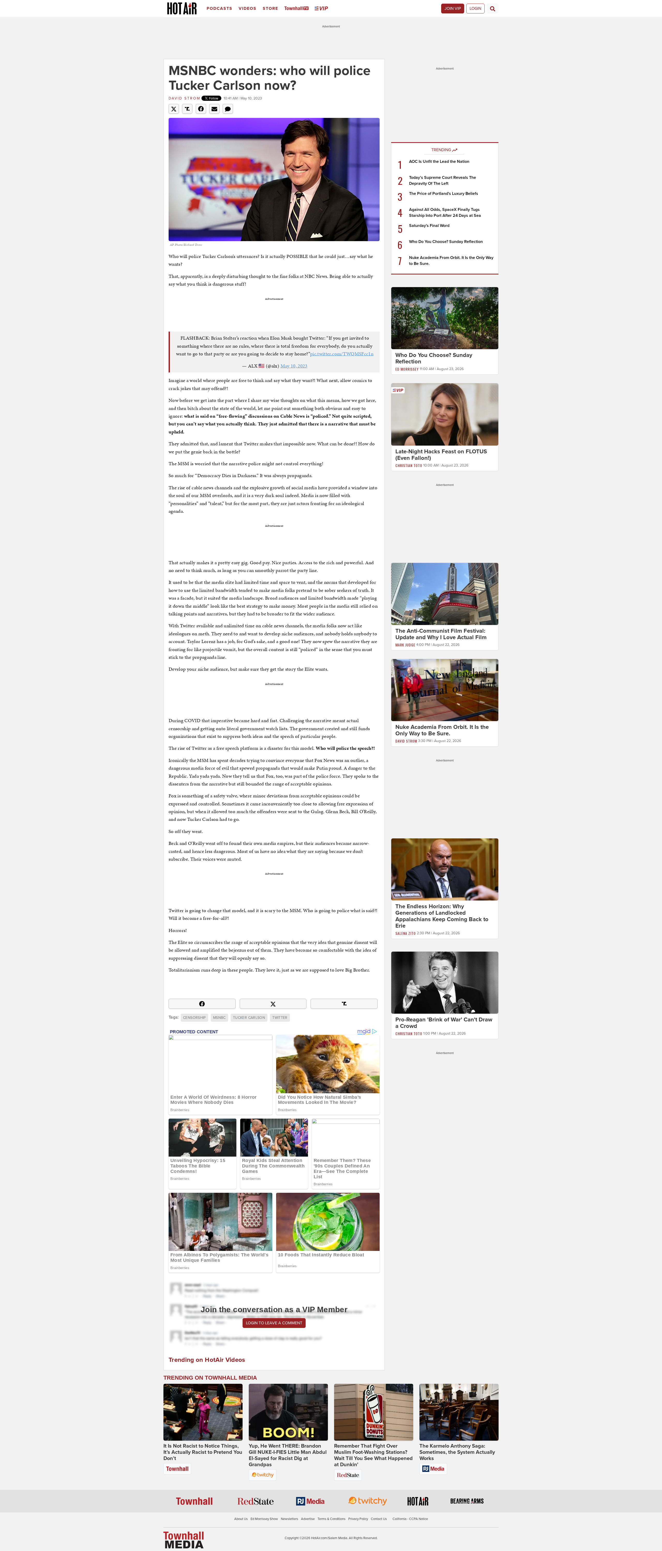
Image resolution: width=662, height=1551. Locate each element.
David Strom (184, 98)
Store (270, 8)
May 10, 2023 (294, 365)
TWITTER (279, 1017)
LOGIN (475, 8)
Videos (248, 8)
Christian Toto (408, 465)
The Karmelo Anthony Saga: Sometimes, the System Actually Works (457, 1452)
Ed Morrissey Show (264, 1519)
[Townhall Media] (183, 1540)
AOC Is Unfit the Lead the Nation (439, 161)
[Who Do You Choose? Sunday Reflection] (444, 317)
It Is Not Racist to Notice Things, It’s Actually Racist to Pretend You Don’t (202, 1452)
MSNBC (219, 1017)
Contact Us (379, 1519)
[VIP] (322, 9)
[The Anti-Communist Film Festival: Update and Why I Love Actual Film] (444, 593)
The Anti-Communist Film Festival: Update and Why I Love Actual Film (441, 634)
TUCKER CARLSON (249, 1017)
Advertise (308, 1519)
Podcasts (219, 8)
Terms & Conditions (331, 1519)
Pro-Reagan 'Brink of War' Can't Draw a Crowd (443, 1022)
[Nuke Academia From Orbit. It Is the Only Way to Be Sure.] (444, 689)
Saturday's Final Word (429, 225)
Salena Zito (405, 933)
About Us (241, 1519)
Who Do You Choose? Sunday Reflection (446, 241)
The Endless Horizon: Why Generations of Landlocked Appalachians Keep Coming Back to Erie (441, 916)
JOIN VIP (453, 8)
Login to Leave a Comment (274, 1323)
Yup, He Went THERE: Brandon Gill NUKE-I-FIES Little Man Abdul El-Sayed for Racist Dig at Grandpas (288, 1455)
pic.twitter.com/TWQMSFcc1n (341, 353)
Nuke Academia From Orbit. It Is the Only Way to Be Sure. (442, 730)
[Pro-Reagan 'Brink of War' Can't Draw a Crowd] (444, 982)
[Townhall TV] (297, 9)
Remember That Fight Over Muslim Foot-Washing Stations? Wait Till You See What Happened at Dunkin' (373, 1455)
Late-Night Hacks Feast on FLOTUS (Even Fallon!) (441, 454)
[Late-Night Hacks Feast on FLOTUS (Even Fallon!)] (444, 414)
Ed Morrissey (407, 369)
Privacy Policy (358, 1519)
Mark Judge (405, 644)
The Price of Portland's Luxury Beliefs (443, 193)
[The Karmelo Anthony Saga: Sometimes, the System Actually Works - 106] (459, 1412)
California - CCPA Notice (410, 1519)
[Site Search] (493, 8)
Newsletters (289, 1519)
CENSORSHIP (194, 1017)
